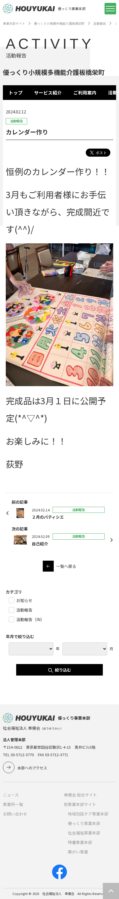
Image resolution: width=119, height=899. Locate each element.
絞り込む (63, 670)
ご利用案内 (84, 92)
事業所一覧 (13, 804)
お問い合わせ (15, 814)
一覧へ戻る (66, 566)
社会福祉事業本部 (84, 833)
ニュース (11, 795)
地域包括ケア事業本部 (88, 814)
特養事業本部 (80, 842)
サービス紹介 (48, 92)
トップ (16, 92)
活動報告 (99, 23)
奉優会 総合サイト (80, 795)
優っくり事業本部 (84, 823)
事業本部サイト (14, 23)
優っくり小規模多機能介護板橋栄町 (59, 23)
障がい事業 (78, 852)
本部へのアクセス (32, 768)
